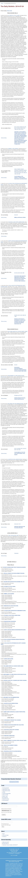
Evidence (16, 177)
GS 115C (19, 524)
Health (19, 371)
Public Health (23, 371)
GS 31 (22, 448)
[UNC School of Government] (14, 1)
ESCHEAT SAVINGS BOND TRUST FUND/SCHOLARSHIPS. (14, 567)
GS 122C (19, 449)
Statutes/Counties (5, 798)
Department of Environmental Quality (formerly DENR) (20, 140)
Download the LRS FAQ (14, 781)
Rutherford (16, 553)
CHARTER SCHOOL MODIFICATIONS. (15, 459)
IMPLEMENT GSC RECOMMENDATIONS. (15, 403)
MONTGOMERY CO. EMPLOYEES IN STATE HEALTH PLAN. (15, 674)
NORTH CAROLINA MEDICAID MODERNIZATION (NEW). (15, 629)
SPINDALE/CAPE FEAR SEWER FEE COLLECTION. (14, 724)
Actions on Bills (5, 794)
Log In (12, 855)
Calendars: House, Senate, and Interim (10, 844)
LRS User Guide (5, 835)
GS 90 (20, 172)
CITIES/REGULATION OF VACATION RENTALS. (12, 751)
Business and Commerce (19, 318)
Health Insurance (20, 399)
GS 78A (15, 315)
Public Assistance (21, 280)
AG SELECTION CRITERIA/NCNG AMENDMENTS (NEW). (15, 610)
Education (16, 526)
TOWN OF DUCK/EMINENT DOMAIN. (11, 745)
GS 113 (15, 128)
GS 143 (22, 128)
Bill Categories (5, 797)
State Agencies (17, 136)
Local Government (20, 142)
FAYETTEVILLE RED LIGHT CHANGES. (11, 729)
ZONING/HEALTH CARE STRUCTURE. (11, 605)
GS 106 (24, 126)
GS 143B (23, 172)
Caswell (18, 169)
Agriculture (16, 131)
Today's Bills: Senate (6, 790)
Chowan (22, 169)
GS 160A (18, 173)
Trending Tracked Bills (6, 793)
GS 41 (15, 449)
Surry (18, 171)
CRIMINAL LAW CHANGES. (13, 148)
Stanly (15, 171)
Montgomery (16, 395)
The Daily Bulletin (5, 787)
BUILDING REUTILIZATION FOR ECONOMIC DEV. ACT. (14, 581)
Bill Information (5, 843)
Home (2, 3)
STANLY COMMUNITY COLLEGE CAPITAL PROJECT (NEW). (15, 740)
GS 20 (18, 126)
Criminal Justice (17, 133)
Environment (23, 134)
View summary (4, 137)
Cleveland (16, 170)
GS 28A (18, 448)
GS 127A (16, 214)
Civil (22, 176)
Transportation (17, 144)
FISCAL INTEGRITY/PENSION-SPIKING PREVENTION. (14, 639)
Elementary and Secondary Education (19, 527)
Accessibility (15, 855)
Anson (15, 169)
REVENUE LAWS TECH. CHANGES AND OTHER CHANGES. (15, 680)
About (3, 833)
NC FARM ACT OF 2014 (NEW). (14, 15)
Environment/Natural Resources (18, 369)
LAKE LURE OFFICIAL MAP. (13, 535)
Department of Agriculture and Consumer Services (20, 138)
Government (16, 135)
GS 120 (19, 128)
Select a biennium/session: (6, 808)
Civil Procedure (19, 453)
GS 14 (15, 126)
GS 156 (22, 129)
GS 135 (20, 395)
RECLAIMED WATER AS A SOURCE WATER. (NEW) (17, 331)
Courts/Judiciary (22, 131)
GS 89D (21, 126)
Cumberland (21, 170)
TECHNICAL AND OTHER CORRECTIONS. (16, 222)
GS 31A (24, 448)
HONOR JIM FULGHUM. (8, 658)
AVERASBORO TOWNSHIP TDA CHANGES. (12, 720)
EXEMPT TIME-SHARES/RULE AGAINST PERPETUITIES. (14, 711)
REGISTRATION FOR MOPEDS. (10, 621)
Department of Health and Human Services (19, 278)
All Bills (3, 792)
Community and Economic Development (19, 322)
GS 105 (19, 315)
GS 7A (20, 171)
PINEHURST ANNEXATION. (9, 735)
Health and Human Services (19, 279)
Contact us (4, 836)
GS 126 (19, 272)
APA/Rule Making (23, 135)
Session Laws (5, 796)
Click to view (9, 10)
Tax (20, 323)
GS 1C (15, 448)
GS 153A (18, 129)
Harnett (25, 170)
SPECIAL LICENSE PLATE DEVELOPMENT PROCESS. (14, 573)
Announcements (5, 800)
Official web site (5, 842)
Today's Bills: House (6, 789)
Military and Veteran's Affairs (20, 217)
